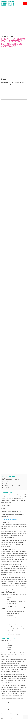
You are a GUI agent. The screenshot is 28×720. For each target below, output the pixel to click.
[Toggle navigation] (25, 3)
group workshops (21, 566)
